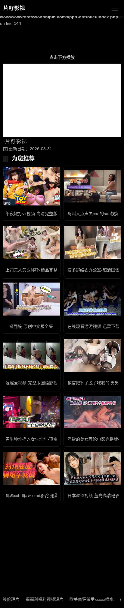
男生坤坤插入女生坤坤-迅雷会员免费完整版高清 (50, 439)
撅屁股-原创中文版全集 (31, 326)
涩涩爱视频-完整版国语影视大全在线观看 (44, 382)
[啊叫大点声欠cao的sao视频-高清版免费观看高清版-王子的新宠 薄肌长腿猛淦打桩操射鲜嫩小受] (93, 186)
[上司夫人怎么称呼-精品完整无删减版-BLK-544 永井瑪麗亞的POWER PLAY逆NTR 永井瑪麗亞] (31, 242)
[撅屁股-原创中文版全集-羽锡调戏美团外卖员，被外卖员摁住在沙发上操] (31, 299)
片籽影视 (14, 8)
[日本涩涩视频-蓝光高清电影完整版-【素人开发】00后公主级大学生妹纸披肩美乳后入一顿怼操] (93, 468)
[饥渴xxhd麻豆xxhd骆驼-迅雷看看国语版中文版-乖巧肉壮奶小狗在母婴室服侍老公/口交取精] (31, 468)
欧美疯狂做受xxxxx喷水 (86, 599)
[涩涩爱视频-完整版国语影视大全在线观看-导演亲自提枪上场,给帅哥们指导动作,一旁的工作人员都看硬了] (31, 355)
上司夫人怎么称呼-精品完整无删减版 (39, 270)
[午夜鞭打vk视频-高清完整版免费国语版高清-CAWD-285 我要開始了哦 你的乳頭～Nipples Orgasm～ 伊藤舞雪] (31, 186)
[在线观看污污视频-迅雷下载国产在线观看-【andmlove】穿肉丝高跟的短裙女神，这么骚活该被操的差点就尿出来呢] (93, 299)
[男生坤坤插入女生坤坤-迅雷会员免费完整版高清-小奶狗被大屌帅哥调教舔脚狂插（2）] (31, 412)
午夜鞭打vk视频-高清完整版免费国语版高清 (46, 213)
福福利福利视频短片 (39, 599)
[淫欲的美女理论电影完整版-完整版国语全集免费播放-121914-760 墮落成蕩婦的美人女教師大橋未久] (93, 412)
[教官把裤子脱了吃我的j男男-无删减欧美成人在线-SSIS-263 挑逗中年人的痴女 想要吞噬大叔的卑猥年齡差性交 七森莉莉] (93, 355)
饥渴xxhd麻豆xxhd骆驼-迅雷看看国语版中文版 (48, 495)
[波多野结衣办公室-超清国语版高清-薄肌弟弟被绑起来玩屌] (93, 242)
